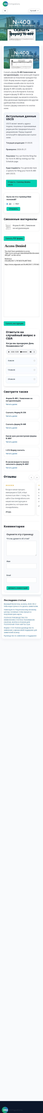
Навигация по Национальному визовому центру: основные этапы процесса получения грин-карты (20, 611)
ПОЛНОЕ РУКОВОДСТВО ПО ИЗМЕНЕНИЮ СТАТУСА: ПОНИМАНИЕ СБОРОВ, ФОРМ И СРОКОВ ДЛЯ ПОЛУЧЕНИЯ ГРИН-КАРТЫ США (19, 620)
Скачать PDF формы (14, 238)
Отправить (13, 209)
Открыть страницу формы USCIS (19, 183)
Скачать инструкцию (14, 323)
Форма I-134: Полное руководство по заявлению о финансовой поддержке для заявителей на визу (20, 630)
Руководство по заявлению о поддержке (20, 636)
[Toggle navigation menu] (5, 10)
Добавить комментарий (17, 588)
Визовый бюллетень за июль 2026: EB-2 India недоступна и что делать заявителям (21, 605)
